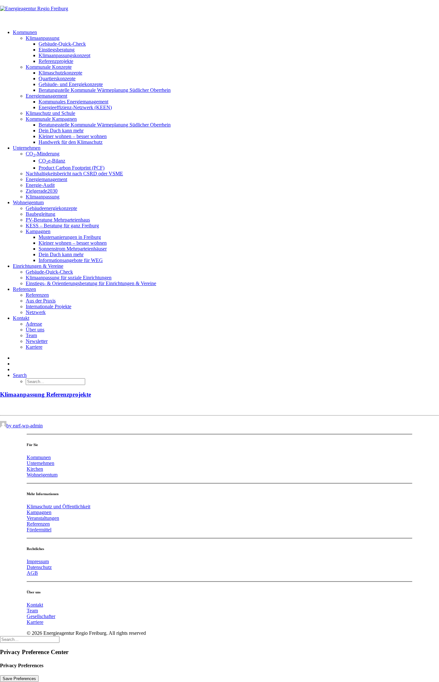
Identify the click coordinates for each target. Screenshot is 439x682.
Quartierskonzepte (57, 78)
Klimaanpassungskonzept (64, 55)
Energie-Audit (40, 185)
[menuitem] (226, 87)
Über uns (35, 329)
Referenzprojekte (56, 61)
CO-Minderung (42, 153)
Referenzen (24, 289)
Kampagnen (38, 231)
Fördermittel (39, 529)
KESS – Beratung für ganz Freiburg (62, 225)
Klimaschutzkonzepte (60, 72)
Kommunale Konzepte (49, 67)
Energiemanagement (46, 96)
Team (31, 335)
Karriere (34, 347)
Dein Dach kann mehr (61, 130)
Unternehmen (26, 148)
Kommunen (25, 32)
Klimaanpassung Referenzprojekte (45, 394)
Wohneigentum (28, 202)
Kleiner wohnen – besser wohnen (73, 136)
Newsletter (37, 341)
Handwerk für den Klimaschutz (71, 142)
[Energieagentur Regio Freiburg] (219, 12)
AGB (32, 573)
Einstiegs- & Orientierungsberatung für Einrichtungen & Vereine (91, 283)
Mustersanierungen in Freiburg (70, 237)
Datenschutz (39, 567)
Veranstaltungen (43, 518)
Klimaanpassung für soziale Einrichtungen (69, 277)
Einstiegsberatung (57, 49)
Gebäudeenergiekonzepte (51, 208)
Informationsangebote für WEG (71, 260)
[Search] (29, 639)
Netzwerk (36, 312)
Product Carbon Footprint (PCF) (71, 167)
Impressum (38, 561)
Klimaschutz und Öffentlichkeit (58, 506)
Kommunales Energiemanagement (73, 101)
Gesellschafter (41, 616)
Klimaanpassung (42, 38)
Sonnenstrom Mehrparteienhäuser (73, 248)
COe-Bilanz (52, 160)
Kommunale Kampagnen (51, 119)
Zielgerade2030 (42, 191)
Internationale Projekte (48, 306)
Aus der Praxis (41, 300)
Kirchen (35, 469)
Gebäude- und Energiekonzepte (71, 84)
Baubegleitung (40, 214)
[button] (20, 375)
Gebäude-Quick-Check (62, 44)
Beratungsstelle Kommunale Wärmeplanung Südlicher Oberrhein (105, 90)
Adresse (34, 324)
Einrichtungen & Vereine (38, 266)
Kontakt (21, 318)
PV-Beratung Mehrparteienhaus (58, 220)
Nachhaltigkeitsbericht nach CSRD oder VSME (74, 173)
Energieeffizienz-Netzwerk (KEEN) (75, 107)
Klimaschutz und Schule (50, 113)
